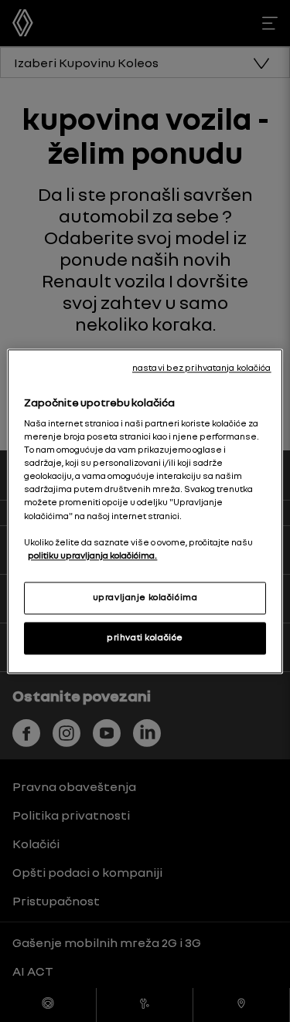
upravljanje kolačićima (145, 597)
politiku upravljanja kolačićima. (92, 555)
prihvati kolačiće (145, 637)
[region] (144, 511)
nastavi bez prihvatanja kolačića (201, 367)
